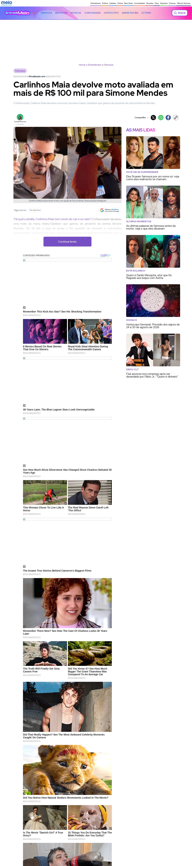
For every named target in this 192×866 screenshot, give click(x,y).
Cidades (112, 3)
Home (82, 64)
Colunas (172, 3)
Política (105, 3)
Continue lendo (67, 241)
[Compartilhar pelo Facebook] (168, 117)
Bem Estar (128, 3)
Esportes (164, 3)
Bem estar (61, 12)
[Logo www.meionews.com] (6, 3)
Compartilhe (142, 117)
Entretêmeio (96, 3)
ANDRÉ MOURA (130, 12)
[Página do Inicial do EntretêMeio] (17, 13)
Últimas (146, 12)
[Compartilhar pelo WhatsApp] (160, 117)
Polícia (120, 3)
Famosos (46, 12)
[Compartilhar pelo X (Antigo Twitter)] (153, 117)
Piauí (157, 3)
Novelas (76, 12)
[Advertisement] (96, 39)
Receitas (149, 3)
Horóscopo (111, 12)
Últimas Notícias (183, 3)
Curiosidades (139, 3)
